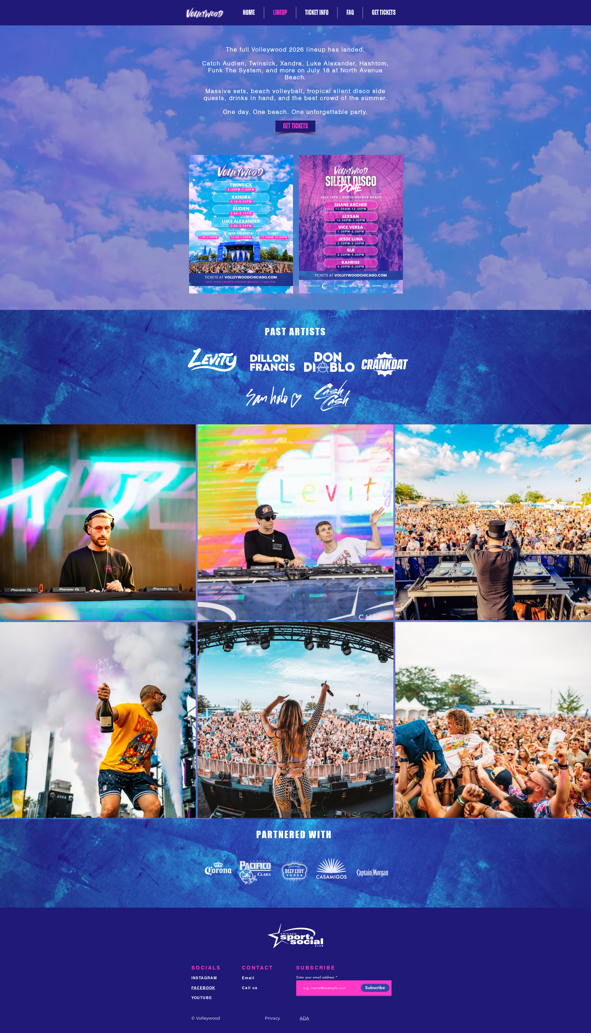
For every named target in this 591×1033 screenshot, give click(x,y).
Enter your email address (315, 977)
